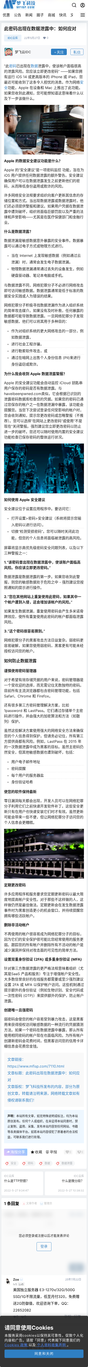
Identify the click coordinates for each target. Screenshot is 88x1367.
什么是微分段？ (73, 1181)
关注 (60, 52)
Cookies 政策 (17, 1345)
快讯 (62, 15)
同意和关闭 (44, 1353)
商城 (51, 15)
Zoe (16, 1279)
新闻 (28, 15)
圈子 (40, 15)
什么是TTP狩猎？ (16, 1181)
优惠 (6, 15)
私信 (77, 52)
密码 (12, 66)
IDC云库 (13, 38)
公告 (17, 15)
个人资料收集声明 (51, 1345)
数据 (34, 66)
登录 (44, 1246)
